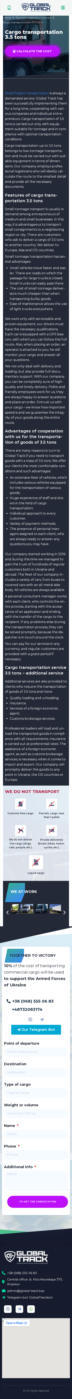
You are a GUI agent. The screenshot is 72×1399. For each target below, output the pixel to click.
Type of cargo (17, 1084)
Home (6, 17)
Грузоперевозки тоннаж (33, 17)
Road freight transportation (27, 93)
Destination (15, 1064)
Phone (10, 1146)
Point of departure (21, 1043)
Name (10, 1126)
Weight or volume (21, 1105)
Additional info (19, 1167)
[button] (9, 8)
